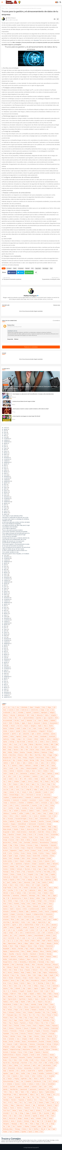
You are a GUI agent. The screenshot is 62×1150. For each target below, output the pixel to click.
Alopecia (26, 725)
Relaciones (53, 1046)
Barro (27, 749)
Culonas (5, 816)
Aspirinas (5, 741)
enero (5, 454)
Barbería (54, 747)
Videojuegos (14, 1123)
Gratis (45, 887)
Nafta (34, 975)
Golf (33, 885)
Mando (11, 946)
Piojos (25, 1017)
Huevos (51, 903)
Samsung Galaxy (28, 1068)
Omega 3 (42, 985)
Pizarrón (5, 1020)
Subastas (19, 1086)
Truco (49, 1107)
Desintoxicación (32, 824)
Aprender (38, 733)
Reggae (19, 1046)
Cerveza (30, 781)
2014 (5, 675)
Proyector (37, 1033)
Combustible (38, 792)
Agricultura (38, 717)
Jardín (32, 919)
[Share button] (36, 272)
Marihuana (35, 951)
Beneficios (22, 752)
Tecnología (45, 268)
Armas (30, 736)
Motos (46, 969)
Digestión (43, 829)
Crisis (10, 810)
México (33, 964)
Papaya (55, 996)
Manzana (14, 948)
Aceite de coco (25, 709)
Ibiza (19, 906)
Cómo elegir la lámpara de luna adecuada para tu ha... (16, 533)
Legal (46, 930)
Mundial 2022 (6, 975)
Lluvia (18, 938)
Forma (53, 871)
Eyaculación (42, 863)
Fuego (36, 877)
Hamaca (12, 893)
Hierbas (44, 895)
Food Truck (38, 871)
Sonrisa (43, 1084)
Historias (32, 898)
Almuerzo (12, 725)
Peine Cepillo (51, 1007)
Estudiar (49, 858)
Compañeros (6, 797)
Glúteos (28, 885)
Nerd (48, 977)
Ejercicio (48, 839)
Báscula (32, 749)
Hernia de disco (6, 895)
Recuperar (48, 1041)
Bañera (22, 747)
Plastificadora (46, 1020)
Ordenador (17, 988)
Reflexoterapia (40, 1044)
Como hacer (38, 794)
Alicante (30, 723)
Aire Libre (16, 720)
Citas (53, 784)
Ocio (34, 983)
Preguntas (41, 1025)
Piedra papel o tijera (12, 1015)
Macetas (27, 940)
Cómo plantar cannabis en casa (10, 552)
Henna (51, 893)
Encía (11, 847)
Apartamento (6, 733)
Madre (38, 940)
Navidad (31, 977)
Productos (5, 1030)
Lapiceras (43, 927)
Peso (48, 1012)
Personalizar (38, 1012)
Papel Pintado (22, 999)
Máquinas (5, 951)
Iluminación (35, 906)
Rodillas (26, 1060)
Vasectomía (27, 1115)
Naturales (11, 977)
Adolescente (39, 715)
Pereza (4, 1012)
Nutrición (22, 983)
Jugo (49, 922)
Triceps (44, 1107)
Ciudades (11, 786)
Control (37, 802)
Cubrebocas (6, 813)
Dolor (12, 837)
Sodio (44, 1081)
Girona (16, 885)
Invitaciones (6, 919)
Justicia (20, 924)
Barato (36, 747)
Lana (37, 927)
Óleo (25, 985)
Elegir (11, 845)
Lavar (14, 930)
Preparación (55, 1025)
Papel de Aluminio (12, 999)
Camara (22, 768)
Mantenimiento (50, 946)
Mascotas (18, 954)
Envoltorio (5, 850)
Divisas (24, 834)
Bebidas (10, 752)
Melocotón (35, 959)
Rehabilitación (32, 1046)
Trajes (33, 1105)
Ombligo (36, 985)
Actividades (21, 712)
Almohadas (5, 725)
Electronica (54, 842)
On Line (48, 985)
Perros (24, 1012)
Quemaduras (11, 1038)
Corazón (5, 805)
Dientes (23, 829)
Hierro (49, 895)
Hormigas (33, 900)
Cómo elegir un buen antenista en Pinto (12, 515)
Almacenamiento (53, 723)
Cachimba (30, 763)
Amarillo (18, 728)
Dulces (52, 837)
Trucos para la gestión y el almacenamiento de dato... (16, 544)
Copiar (56, 802)
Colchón (52, 789)
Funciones (47, 877)
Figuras (45, 869)
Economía (11, 839)
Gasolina (14, 882)
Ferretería (5, 869)
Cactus (36, 763)
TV (43, 1110)
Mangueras (23, 946)
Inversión (45, 916)
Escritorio (16, 853)
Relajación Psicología (15, 1049)
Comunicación (15, 800)
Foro (25, 874)
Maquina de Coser (48, 948)
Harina (24, 893)
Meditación (22, 959)
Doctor (47, 834)
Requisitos (25, 1054)
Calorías (53, 765)
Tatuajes (48, 1094)
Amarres (24, 728)
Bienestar (20, 755)
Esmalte (35, 853)
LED (37, 930)
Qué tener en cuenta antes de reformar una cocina (15, 517)
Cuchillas (21, 813)
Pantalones (28, 996)
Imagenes (43, 906)
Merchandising (23, 962)
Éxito (12, 863)
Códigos (35, 789)
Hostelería (16, 903)
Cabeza (18, 763)
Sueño (50, 1086)
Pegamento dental (34, 1007)
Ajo (35, 720)
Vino (47, 1123)
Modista (5, 969)
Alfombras (16, 723)
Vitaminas (26, 1126)
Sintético (42, 1078)
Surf (48, 1089)
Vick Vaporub (48, 1121)
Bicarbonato (44, 752)
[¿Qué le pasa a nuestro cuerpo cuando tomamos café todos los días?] (6, 411)
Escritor (10, 853)
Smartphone (28, 1081)
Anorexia (12, 731)
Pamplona (10, 996)
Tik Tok (10, 1102)
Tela (33, 1097)
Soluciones (17, 1084)
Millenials (9, 967)
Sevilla (33, 1076)
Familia (27, 866)
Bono (14, 760)
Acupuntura (36, 712)
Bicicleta (5, 755)
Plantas (32, 1020)
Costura (31, 808)
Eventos (41, 861)
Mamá (37, 943)
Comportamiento (46, 797)
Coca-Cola (5, 789)
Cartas (9, 776)
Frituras (26, 877)
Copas (51, 802)
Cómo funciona (29, 794)
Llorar (4, 938)
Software (55, 1081)
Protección (23, 1033)
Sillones (36, 1078)
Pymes (4, 1038)
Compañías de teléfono (17, 797)
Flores (23, 871)
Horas (27, 900)
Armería (36, 736)
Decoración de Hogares (21, 818)
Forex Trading (47, 871)
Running (51, 1062)
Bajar (57, 744)
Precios (35, 1025)
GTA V (17, 890)
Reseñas (33, 1054)
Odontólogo (40, 983)
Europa (34, 861)
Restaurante (22, 1057)
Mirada (22, 967)
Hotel (28, 903)
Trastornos (19, 1107)
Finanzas (51, 869)
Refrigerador (6, 1046)
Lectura (32, 930)
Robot (20, 1060)
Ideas (23, 906)
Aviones (5, 744)
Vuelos (39, 1126)
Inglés (27, 911)
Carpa (43, 773)
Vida (55, 1121)
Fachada (12, 866)
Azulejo (25, 744)
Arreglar (13, 739)
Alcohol (5, 723)
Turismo (32, 1110)
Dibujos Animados (7, 829)
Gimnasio (5, 885)
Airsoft (22, 720)
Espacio (48, 853)
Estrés (23, 858)
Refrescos (56, 1044)
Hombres (10, 900)
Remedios (41, 1049)
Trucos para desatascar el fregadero (11, 523)
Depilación (12, 821)
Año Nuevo (49, 731)
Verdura (50, 1118)
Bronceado (49, 760)
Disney (4, 834)
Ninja (23, 980)
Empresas (20, 268)
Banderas (16, 747)
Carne (38, 773)
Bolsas (48, 757)
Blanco (44, 755)
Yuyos (10, 1131)
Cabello (12, 763)
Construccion (13, 802)
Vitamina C (19, 1126)
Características (23, 773)
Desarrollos (41, 821)
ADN (28, 715)
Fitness (12, 871)
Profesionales (13, 1030)
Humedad (5, 906)
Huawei (34, 903)
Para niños (50, 999)
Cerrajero (23, 781)
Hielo (38, 895)
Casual (4, 778)
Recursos (56, 1041)
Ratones (54, 1038)
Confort (53, 800)
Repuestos (18, 1054)
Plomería (31, 1023)
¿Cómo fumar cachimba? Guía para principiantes (14, 531)
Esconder (46, 850)
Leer (41, 930)
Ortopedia (29, 991)
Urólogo (21, 1113)
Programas (37, 1030)
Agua (45, 717)
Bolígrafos (31, 757)
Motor (41, 969)
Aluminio (51, 725)
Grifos (4, 890)
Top (35, 1102)
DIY (35, 834)
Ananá (34, 728)
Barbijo (10, 749)
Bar (31, 747)
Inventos (38, 916)
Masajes (5, 954)
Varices (20, 1115)
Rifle (56, 1057)
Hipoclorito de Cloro (17, 898)
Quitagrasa (24, 1038)
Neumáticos (6, 980)
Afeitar (10, 717)
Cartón (14, 776)
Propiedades (6, 1033)
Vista (13, 1126)
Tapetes (41, 1092)
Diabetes (43, 826)
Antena (24, 731)
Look (33, 938)
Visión (8, 1126)
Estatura (52, 855)
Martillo (55, 951)
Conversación (44, 802)
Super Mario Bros (14, 1089)
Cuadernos (31, 810)
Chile (9, 784)
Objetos (29, 983)
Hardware (18, 893)
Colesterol (11, 792)
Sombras (24, 1084)
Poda (42, 1023)
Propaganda (54, 1030)
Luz (12, 940)
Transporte (49, 1105)
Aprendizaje (46, 733)
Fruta (31, 877)
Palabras (39, 993)
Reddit (16, 1044)
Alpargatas (33, 725)
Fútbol (18, 879)
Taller (27, 1092)
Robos (15, 1060)
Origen (48, 988)
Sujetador (5, 1089)
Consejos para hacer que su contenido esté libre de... (16, 538)
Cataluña (10, 778)
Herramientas (16, 895)
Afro (20, 717)
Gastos (20, 882)
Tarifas (15, 1094)
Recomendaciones (32, 1041)
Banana (10, 747)
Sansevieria (11, 1070)
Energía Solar (30, 847)
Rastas (43, 1038)
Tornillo (47, 1102)
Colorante (24, 792)
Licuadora (5, 935)
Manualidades (6, 948)
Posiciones (16, 1025)
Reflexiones (32, 1044)
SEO (4, 1076)
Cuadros (38, 810)
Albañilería (52, 720)
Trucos (54, 1107)
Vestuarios (19, 1121)
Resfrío (38, 1054)
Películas (10, 1009)
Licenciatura (50, 932)
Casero (47, 776)
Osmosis (36, 991)
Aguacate (50, 717)
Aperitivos (14, 733)
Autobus (42, 741)
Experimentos (19, 863)
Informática (13, 911)
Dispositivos (11, 834)
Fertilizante (19, 869)
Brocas (42, 760)
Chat (41, 781)
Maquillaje (39, 948)
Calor (47, 765)
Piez (34, 1015)
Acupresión (28, 712)
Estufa (16, 861)
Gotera (15, 887)
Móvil (4, 972)
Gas (4, 882)
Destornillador (6, 826)
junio (5, 432)
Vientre (31, 1123)
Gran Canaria (33, 887)
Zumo (41, 1131)
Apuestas (53, 733)
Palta (4, 996)
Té (58, 1094)
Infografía (50, 908)
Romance (43, 1060)
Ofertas (47, 983)
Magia (4, 943)
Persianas (30, 1012)
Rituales (5, 1060)
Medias (26, 956)
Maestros (56, 940)
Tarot (37, 1094)
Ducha (47, 837)
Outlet (47, 991)
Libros (43, 932)
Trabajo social (19, 1105)
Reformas (49, 1044)
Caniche (5, 773)
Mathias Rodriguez (30, 296)
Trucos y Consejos (11, 1138)
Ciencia (27, 784)
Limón (15, 935)
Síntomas (49, 1078)
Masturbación (33, 954)
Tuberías (14, 1110)
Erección (27, 850)
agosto (6, 429)
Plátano (5, 1023)
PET (4, 1015)
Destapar (49, 824)
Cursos (49, 816)
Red (4, 1044)
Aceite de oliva (34, 709)
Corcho (11, 805)
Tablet (16, 1092)
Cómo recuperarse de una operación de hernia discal (16, 547)
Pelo (21, 1009)
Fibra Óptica (28, 869)
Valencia (5, 1115)
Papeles (37, 999)
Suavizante (12, 1086)
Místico (28, 967)
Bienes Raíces (12, 755)
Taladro (22, 1092)
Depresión (25, 821)
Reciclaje (17, 1041)
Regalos (13, 1046)
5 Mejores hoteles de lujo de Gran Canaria (13, 549)
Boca (14, 757)
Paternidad (33, 1004)
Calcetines (14, 765)
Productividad (54, 1028)
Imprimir (12, 908)
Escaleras (33, 850)
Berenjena (29, 752)
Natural (5, 977)
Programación (30, 1030)
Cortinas (52, 805)
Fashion (46, 866)
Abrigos (49, 707)
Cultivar (11, 816)
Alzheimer (11, 728)
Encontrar (16, 847)
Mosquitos (27, 969)
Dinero (55, 829)
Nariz (57, 975)
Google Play (45, 885)
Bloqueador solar (7, 757)
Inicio (3, 8)
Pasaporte (40, 1001)
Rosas (35, 1062)
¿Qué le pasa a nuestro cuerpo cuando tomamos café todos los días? (30, 408)
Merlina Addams (32, 962)
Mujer (40, 972)
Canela (51, 770)
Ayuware (36, 40)
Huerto (45, 903)
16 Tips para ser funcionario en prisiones (12, 545)
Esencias (29, 853)
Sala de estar (27, 1065)
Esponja (29, 855)
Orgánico (29, 988)
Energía (23, 847)
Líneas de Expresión (39, 935)
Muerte (34, 972)
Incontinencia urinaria (34, 908)
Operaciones (55, 985)
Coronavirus (34, 805)
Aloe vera (19, 725)
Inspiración (5, 914)
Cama (16, 768)
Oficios (10, 985)
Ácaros (4, 709)
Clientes (37, 786)
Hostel (10, 903)
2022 (5, 495)
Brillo (37, 760)
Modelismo (50, 967)
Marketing (48, 951)
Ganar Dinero (48, 879)
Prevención (18, 1028)
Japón (27, 919)
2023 (5, 475)
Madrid (43, 940)
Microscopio (48, 964)
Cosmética (10, 808)
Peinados (44, 1007)
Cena (4, 781)
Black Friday (38, 755)
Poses (10, 1025)
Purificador (49, 1036)
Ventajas (20, 1118)
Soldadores (9, 1084)
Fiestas (34, 869)
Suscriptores (54, 1089)
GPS (20, 887)
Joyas (28, 922)
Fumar (41, 877)
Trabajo (12, 1105)
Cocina (17, 789)
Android (46, 728)
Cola (46, 789)
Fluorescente (30, 871)
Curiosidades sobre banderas (10, 526)
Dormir (36, 837)
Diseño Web (41, 832)
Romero (50, 1060)
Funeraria (5, 879)
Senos (28, 1073)
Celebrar (36, 778)
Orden (11, 988)
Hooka (21, 900)
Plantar (27, 1020)
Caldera (21, 765)
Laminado (25, 927)
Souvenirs (5, 1086)
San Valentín (37, 1068)
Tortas (52, 1102)
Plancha (21, 1020)
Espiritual (22, 855)
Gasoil (8, 882)
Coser (4, 808)
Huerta (39, 903)
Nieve (18, 980)
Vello (47, 1115)
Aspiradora (55, 739)
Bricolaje (32, 760)
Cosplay (17, 808)
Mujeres (45, 972)
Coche (12, 789)
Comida (5, 794)
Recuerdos (41, 1041)
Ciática (21, 784)
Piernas (25, 1015)
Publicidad (12, 1036)
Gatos (33, 882)
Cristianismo (23, 810)
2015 (5, 665)
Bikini (26, 755)
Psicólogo (5, 1036)
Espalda (54, 853)
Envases (56, 847)
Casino (52, 776)
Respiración (6, 1057)
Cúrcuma (35, 816)
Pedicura (26, 1007)
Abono (43, 707)
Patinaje (40, 1004)
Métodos (27, 964)
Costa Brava (24, 808)
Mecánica (20, 956)
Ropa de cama (6, 1062)
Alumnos (5, 728)
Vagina (53, 1113)
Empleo (37, 845)
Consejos (9, 268)
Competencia (37, 797)
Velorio (52, 1115)
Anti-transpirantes (32, 731)
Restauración (14, 1057)
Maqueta (32, 948)
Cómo (22, 794)
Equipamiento (13, 850)
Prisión (40, 1028)
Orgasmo (43, 988)
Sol (4, 1084)
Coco (22, 789)
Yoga (49, 1129)
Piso (42, 1017)
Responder (10, 339)
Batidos (49, 749)
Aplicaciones (26, 733)
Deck (4, 818)
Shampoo (10, 1078)
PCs (32, 268)
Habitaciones (32, 890)
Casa (20, 776)
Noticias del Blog (52, 980)
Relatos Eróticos (27, 1049)
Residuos (52, 1054)
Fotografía (30, 874)
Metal (13, 964)
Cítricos (5, 786)
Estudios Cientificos (8, 861)
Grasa (40, 887)
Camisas (5, 770)
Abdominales (24, 707)
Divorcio (31, 834)
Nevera (12, 980)
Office (53, 983)
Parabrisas (5, 1001)
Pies (30, 1015)
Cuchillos (27, 813)
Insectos (47, 911)
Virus (4, 1126)
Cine (38, 784)
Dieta (38, 829)
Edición (22, 839)
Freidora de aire (6, 877)
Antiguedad (42, 731)
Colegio (5, 792)
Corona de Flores (25, 805)
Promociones (46, 1030)
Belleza (16, 752)
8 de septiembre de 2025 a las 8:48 (14, 326)
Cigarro (33, 784)
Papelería (30, 999)
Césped (36, 781)
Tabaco (11, 1092)
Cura (30, 816)
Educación (35, 839)
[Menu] (2, 2)
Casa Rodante (26, 776)
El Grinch (15, 842)
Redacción (9, 1044)
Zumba (36, 1131)
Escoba (39, 850)
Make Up (20, 943)
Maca (21, 940)
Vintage (52, 1123)
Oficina (4, 985)
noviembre (7, 438)
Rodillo (32, 1060)
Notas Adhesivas (35, 980)
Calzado (11, 768)
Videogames (6, 1123)
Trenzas (38, 1107)
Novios (10, 983)
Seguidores (40, 1070)
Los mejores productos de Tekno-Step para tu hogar (16, 525)
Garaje (55, 879)
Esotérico (41, 853)
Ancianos (40, 728)
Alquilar (40, 725)
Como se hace (47, 794)
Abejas (31, 707)
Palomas (56, 993)
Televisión (13, 1099)
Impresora (5, 908)
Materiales (49, 954)
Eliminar (16, 339)
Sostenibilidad (51, 1084)
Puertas (19, 1036)
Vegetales (34, 1115)
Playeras (16, 1023)
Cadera (42, 763)
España (4, 855)
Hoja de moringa (51, 898)
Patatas (27, 1004)
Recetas (11, 1041)
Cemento (56, 778)
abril (5, 435)
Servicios (27, 1076)
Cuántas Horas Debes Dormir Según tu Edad (23, 401)
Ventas (32, 1118)
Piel (20, 1015)
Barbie (4, 749)
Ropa (55, 1060)
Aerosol (5, 717)
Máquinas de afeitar (14, 951)
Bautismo (55, 749)
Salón (39, 1065)
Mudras (22, 972)
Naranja (45, 975)
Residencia (45, 1054)
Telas (37, 1097)
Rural (56, 1062)
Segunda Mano (48, 1070)
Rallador (31, 1038)
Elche (20, 842)
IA (15, 906)
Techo (4, 1097)
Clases (17, 786)
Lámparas (32, 927)
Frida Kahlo (15, 877)
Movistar (10, 972)
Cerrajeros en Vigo (7, 520)
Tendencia (29, 1099)
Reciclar (24, 1041)
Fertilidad (12, 869)
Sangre (4, 1070)
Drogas (42, 837)
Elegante (5, 845)
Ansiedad (18, 731)
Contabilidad (29, 802)
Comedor (45, 792)
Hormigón (39, 900)
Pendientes (41, 1009)
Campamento (19, 770)
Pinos (38, 1015)
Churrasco (15, 784)
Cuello (33, 813)
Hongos (16, 900)
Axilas (10, 744)
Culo (56, 813)
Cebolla (30, 778)
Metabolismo (6, 964)
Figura (39, 869)
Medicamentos (34, 956)
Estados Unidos (36, 855)
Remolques (13, 1052)
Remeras (48, 1049)
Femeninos (52, 866)
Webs (50, 1126)
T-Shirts (5, 1092)
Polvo (47, 1023)
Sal (21, 1065)
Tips (7, 8)
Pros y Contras (14, 1033)
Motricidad (53, 969)
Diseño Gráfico (32, 832)
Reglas (25, 1046)
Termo (35, 1099)
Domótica (24, 837)
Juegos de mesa (42, 922)
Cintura (43, 784)
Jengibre (55, 919)
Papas (50, 996)
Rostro (40, 1062)
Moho (10, 969)
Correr (40, 805)
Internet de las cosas (29, 916)
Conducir (47, 800)
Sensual (34, 1073)
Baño (27, 747)
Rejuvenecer (46, 1046)
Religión (35, 1049)
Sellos (17, 1073)
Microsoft (55, 964)
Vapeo (15, 1115)
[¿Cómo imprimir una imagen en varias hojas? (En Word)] (6, 418)
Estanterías (45, 855)
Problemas (46, 1028)
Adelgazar (52, 712)
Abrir (54, 707)
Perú (44, 1012)
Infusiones (21, 911)
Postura (29, 1025)
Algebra (23, 723)
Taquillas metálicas (49, 1092)
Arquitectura (6, 739)
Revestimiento (37, 1057)
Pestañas (54, 1012)
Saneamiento (50, 1068)
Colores (30, 792)
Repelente (38, 1052)
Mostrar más (56, 305)
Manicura (30, 946)
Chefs (52, 781)
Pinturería (5, 1017)
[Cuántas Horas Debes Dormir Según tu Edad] (6, 403)
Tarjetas (32, 1094)
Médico (55, 956)
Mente (15, 962)
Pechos (20, 1007)
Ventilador (38, 1118)
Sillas (30, 1078)
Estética (5, 858)
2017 (5, 637)
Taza (54, 1094)
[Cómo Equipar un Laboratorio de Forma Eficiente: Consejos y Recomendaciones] (6, 396)
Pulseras (43, 1036)
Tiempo (52, 1099)
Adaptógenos (44, 712)
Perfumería (11, 1012)
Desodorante (41, 824)
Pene (47, 1009)
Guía (22, 890)
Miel (4, 967)
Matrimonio (13, 956)
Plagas (15, 1020)
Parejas (16, 1001)
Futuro (23, 879)
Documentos (6, 837)
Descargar (55, 821)
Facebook (12, 272)
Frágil (41, 874)
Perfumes (18, 1012)
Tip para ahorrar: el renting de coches (12, 542)
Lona (29, 938)
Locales (23, 938)
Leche (26, 930)
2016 (5, 657)
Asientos (49, 739)
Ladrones (11, 927)
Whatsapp (30, 272)
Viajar (38, 1121)
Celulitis (49, 778)
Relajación (5, 1049)
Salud (54, 1065)
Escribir (4, 853)
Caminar (41, 768)
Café (47, 763)
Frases (46, 874)
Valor (10, 1115)
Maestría (50, 940)
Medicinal (48, 956)
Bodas (19, 757)
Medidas (5, 959)
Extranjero (34, 863)
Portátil (5, 1025)
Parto (34, 1001)
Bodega (25, 757)
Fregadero (52, 874)
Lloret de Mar (11, 938)
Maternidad (5, 956)
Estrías (28, 858)
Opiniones (5, 988)
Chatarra (46, 781)
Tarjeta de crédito (23, 1094)
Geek (38, 882)
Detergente (22, 826)
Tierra (4, 1102)
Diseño (13, 832)
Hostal (4, 903)
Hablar (45, 890)
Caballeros (5, 763)
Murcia (13, 975)
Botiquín (26, 760)
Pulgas (24, 1036)
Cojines (41, 789)
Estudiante (42, 858)
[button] (56, 2)
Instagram (12, 914)
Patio (10, 1007)
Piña (16, 1017)
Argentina (18, 736)
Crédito (45, 808)
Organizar (36, 988)
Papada (45, 996)
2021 (5, 555)
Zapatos (30, 1131)
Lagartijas (18, 927)
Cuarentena (45, 810)
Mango (16, 946)
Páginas (25, 993)
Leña (16, 932)
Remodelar (55, 1049)
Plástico (39, 1020)
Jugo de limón (6, 924)
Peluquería (34, 1009)
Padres (19, 993)
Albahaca (46, 720)
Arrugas (19, 739)
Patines (52, 1004)
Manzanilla (20, 948)
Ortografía (21, 991)
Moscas (21, 969)
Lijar (11, 935)
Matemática (42, 954)
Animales (5, 731)
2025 (5, 437)
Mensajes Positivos (7, 962)
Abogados (37, 707)
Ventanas (26, 1118)
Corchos (17, 805)
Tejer (28, 1097)
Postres (23, 1025)
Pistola (46, 1017)
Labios (47, 924)
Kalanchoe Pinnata (28, 924)
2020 (5, 575)
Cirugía (48, 784)
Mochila (38, 967)
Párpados (23, 1001)
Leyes (38, 932)
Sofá (49, 1081)
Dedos (36, 818)
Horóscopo (51, 900)
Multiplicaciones (53, 972)
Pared (11, 1001)
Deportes (19, 821)
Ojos (20, 985)
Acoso (14, 712)
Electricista (35, 842)
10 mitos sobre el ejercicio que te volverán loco (14, 550)
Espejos (16, 855)
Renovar (20, 1052)
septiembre (7, 441)
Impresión (49, 906)
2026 (5, 427)
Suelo (45, 1086)
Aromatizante (52, 736)
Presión (5, 1028)
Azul (20, 744)
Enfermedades (39, 847)
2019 (5, 596)
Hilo (8, 898)
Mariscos (42, 951)
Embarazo (22, 845)
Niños (27, 980)
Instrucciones (20, 914)
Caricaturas (32, 773)
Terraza (41, 1099)
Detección (14, 826)
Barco (22, 749)
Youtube (5, 1131)
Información (6, 911)
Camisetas (11, 770)
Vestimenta (6, 1121)
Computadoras (6, 800)
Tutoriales (38, 1110)
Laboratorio (54, 924)
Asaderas (42, 739)
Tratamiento (27, 1107)
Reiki (39, 1046)
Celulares (43, 778)
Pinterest (49, 1015)
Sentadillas (41, 1073)
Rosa (31, 1062)
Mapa (26, 948)
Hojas (4, 900)
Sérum (21, 1076)
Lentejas (11, 932)
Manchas (56, 943)
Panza (34, 996)
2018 (5, 616)
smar (22, 1081)
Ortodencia (14, 991)
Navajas (25, 977)
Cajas (4, 765)
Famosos (34, 866)
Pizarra (52, 1017)
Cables (24, 763)
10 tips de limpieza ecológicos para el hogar (14, 534)
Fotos (36, 874)
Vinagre (37, 1123)
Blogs (55, 755)
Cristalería (15, 810)
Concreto (40, 800)
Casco (41, 776)
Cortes (46, 805)
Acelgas (42, 709)
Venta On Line (12, 1118)
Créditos (51, 808)
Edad (17, 839)
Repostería (45, 1052)
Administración (21, 715)
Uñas (16, 1113)
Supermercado (23, 1089)
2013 (5, 690)
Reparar (31, 1052)
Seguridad (38, 268)
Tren (33, 1107)
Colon (17, 792)
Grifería (55, 887)
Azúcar (15, 744)
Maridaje (29, 951)
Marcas (23, 951)
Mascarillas (11, 954)
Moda (43, 967)
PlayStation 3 (23, 1023)
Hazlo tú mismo (32, 893)
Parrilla (29, 1001)
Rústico (5, 1065)
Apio (20, 733)
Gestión (51, 882)
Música (29, 975)
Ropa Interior (24, 1062)
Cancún (39, 770)
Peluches (27, 1009)
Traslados (5, 1107)
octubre (6, 440)
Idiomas (29, 906)
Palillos (50, 993)
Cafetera (53, 763)
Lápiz (49, 927)
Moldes (15, 969)
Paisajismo (31, 993)
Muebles (29, 972)
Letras (21, 932)
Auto (36, 741)
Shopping (16, 1078)
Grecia (50, 887)
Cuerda (39, 813)
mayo (5, 434)
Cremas (5, 810)
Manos (35, 946)
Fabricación (55, 863)
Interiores (13, 916)
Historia (25, 898)
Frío (21, 877)
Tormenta (40, 1102)
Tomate (30, 1102)
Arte (24, 739)
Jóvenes (23, 922)
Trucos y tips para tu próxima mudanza (12, 530)
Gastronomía (27, 882)
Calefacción (28, 765)
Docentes (41, 834)
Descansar (48, 821)
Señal (56, 1073)
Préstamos (11, 1028)
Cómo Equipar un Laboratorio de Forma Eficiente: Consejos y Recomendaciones (33, 394)
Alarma (39, 720)
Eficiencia (42, 839)
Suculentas (34, 1086)
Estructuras (35, 858)
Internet (27, 268)
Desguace (13, 824)
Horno (45, 900)
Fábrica (48, 863)
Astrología (11, 741)
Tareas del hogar (7, 1094)
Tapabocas (34, 1092)
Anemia (52, 728)
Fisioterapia (6, 871)
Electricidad (27, 842)
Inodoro (41, 911)
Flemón (18, 871)
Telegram (50, 1097)
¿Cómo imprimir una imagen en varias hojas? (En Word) (26, 416)
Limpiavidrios (22, 935)
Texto (46, 1099)
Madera (33, 940)
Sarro (17, 1070)
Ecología (5, 839)
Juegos (34, 922)
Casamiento (35, 776)
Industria (44, 908)
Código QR (28, 789)
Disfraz (54, 832)
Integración (28, 914)
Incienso (25, 908)
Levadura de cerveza (30, 932)
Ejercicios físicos (7, 842)
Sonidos (38, 1084)
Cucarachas (13, 813)
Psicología (51, 1033)
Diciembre (16, 829)
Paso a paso (48, 1001)
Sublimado (26, 1086)
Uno (12, 1113)
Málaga (26, 943)
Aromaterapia (43, 736)
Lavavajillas (20, 930)
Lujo (4, 940)
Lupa (8, 940)
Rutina (10, 1065)
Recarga (5, 1041)
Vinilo (42, 1123)
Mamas (43, 943)
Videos (21, 1123)
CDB (25, 778)
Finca (56, 869)
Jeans (49, 919)
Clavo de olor (24, 786)
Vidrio (26, 1123)
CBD (21, 778)
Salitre (34, 1065)
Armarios (25, 736)
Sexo (45, 1076)
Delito (52, 818)
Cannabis (11, 773)
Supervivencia (32, 1089)
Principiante (33, 1028)
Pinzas (11, 1017)
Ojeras (15, 985)
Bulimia (55, 760)
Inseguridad (54, 911)
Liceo (56, 932)
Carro (4, 776)
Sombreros (31, 1084)
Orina (4, 991)
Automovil (54, 741)
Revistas (46, 1057)
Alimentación (37, 723)
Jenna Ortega (6, 922)
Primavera (26, 1028)
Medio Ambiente (13, 959)
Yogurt (53, 1129)
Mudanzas (16, 972)
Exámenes (47, 861)
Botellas (20, 760)
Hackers (51, 890)
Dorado (31, 837)
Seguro (12, 1073)
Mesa (47, 962)
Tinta (20, 1102)
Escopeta (52, 850)
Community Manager (14, 794)
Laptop (54, 927)
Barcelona (16, 749)
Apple (32, 733)
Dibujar (49, 826)
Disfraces (48, 832)
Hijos (4, 898)
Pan (16, 996)
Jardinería (38, 919)
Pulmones (36, 1036)
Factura (22, 866)
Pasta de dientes (7, 1004)
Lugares (54, 938)
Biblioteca (36, 752)
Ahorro (56, 717)
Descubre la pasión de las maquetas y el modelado (15, 553)
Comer (51, 792)
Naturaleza (18, 977)
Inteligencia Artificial (38, 914)
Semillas (23, 1073)
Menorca (48, 959)
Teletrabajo (6, 1099)
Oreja (24, 988)
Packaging (5, 993)
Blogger (50, 755)
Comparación (28, 797)
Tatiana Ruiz (10, 325)
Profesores (21, 1030)
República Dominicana (8, 1054)
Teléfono (43, 1097)
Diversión (18, 834)
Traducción (27, 1105)
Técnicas (10, 1097)
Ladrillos (5, 927)
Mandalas (5, 946)
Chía (57, 781)
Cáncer (33, 770)
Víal (42, 1121)
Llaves (54, 935)
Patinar (46, 1004)
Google (38, 885)
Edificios (28, 839)
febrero (6, 453)
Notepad (43, 980)
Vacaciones (46, 1113)
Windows (24, 1129)
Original (54, 988)
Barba (41, 747)
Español (10, 855)
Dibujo (55, 826)
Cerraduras (16, 781)
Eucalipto (28, 861)
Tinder (15, 1102)
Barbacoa (47, 747)
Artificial (36, 739)
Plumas (37, 1023)
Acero (47, 709)
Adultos (47, 715)
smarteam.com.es (12, 330)
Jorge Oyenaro (15, 922)
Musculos (23, 975)
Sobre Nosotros (37, 1081)
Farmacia (40, 866)
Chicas (4, 784)
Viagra (32, 1121)
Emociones (30, 845)
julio (5, 430)
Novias (4, 983)
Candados (45, 770)
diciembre (6, 457)
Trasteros (12, 1107)
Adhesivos (5, 715)
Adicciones (12, 715)
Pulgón (30, 1036)
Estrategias (17, 858)
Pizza (10, 1020)
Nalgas (40, 975)
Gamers (36, 879)
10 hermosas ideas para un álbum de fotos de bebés (16, 522)
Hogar (43, 898)
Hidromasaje (32, 895)
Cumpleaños (24, 816)
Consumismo (21, 802)
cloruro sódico (54, 786)
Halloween (5, 893)
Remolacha (5, 1052)
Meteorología (20, 964)
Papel (4, 999)
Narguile (51, 975)
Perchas (53, 1009)
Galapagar (29, 879)
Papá (39, 996)
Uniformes (54, 1110)
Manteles (41, 946)
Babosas (31, 744)
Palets (44, 993)
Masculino (25, 954)
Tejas (23, 1097)
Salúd (4, 1068)
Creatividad (38, 808)
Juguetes (14, 924)
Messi (52, 962)
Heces (39, 893)
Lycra (17, 940)
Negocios (37, 977)
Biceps (51, 752)
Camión (47, 768)
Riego (51, 1057)
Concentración (32, 800)
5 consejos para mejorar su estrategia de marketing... (15, 519)
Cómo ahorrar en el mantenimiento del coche (14, 539)
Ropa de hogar (15, 1062)
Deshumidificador (22, 824)
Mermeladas (41, 962)
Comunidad (24, 800)
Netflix (53, 977)
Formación (5, 874)
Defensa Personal (44, 818)
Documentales (54, 834)
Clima (42, 786)
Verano (45, 1118)
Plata (53, 1020)
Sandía (43, 1068)
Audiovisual (30, 741)
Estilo (10, 858)
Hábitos (40, 890)
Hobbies (38, 898)
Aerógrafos (53, 715)
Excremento (6, 863)
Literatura (48, 935)
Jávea (44, 919)
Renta (25, 1052)
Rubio (46, 1062)
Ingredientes (34, 911)
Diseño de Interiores (22, 832)
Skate (17, 1081)
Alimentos (44, 723)
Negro (43, 977)
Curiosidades (43, 816)
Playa (10, 1023)
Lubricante (47, 938)
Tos (57, 1102)
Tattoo (42, 1094)
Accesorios (11, 709)
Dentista (5, 821)
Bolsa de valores (40, 757)
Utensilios (34, 1113)
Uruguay (28, 1113)
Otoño (41, 991)
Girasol (11, 885)
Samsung (19, 1068)
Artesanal (29, 739)
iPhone (12, 919)
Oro (8, 991)
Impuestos (18, 908)
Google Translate (7, 887)
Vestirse (13, 1121)
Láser (4, 930)
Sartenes (23, 1070)
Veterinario (26, 1121)
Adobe (32, 715)
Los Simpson (40, 938)
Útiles (40, 1113)
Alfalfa (10, 723)
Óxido (52, 991)
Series (8, 1076)
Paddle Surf (13, 993)
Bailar (52, 744)
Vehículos (42, 1115)
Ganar (41, 879)
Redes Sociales (23, 1044)
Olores (29, 985)
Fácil (17, 866)
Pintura (55, 1015)
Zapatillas (23, 1131)
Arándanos (5, 736)
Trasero (56, 1105)
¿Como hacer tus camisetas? (9, 536)
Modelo (57, 967)
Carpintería (49, 773)
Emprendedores (44, 845)
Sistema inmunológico (8, 1081)
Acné (52, 709)
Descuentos (6, 824)
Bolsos (53, 757)
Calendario (35, 765)
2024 (5, 456)
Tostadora (5, 1105)
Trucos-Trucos (6, 1110)
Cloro (47, 786)
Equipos (21, 850)
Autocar (48, 741)
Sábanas (16, 1065)
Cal (8, 765)
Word (30, 1129)
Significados (24, 1078)
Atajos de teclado (21, 741)
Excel (53, 861)
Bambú (4, 747)
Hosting (23, 903)
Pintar (43, 1015)
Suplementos (41, 1089)
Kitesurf (37, 924)
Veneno (5, 1118)
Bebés (4, 752)
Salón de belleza (47, 1065)
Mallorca (32, 943)
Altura (45, 725)
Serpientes (15, 1076)
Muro (18, 975)
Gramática (25, 887)
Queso (18, 1038)
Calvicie (5, 768)
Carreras (56, 773)
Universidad (6, 1113)
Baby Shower (39, 744)
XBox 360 (43, 1129)
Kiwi (43, 924)
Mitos (33, 967)
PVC (56, 1036)
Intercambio (6, 916)
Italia (17, 919)
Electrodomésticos (44, 842)
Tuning (26, 1110)
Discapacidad (6, 832)
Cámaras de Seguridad (31, 768)
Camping (27, 770)
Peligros (16, 1009)
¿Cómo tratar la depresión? (9, 528)
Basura (37, 749)
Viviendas (33, 1126)
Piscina (36, 1017)
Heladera (45, 893)
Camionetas (54, 768)
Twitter (21, 272)
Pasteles (15, 1004)
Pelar (4, 1009)
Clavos (31, 786)
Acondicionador (6, 712)
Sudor (40, 1086)
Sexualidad (51, 1076)
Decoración (10, 818)
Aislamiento (29, 720)
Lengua (5, 932)
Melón (41, 959)
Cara (17, 773)
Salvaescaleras (11, 1068)
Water (44, 1126)
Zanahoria (16, 1131)
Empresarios (53, 845)
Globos (22, 885)
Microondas (40, 964)
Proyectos (44, 1033)
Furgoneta (12, 879)
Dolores (18, 837)
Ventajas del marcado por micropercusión (13, 541)
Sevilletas (39, 1076)
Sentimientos (49, 1073)
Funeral (53, 877)
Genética (44, 882)
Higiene (55, 895)
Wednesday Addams (8, 1129)
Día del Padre (36, 826)
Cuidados (51, 813)
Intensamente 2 (49, 914)
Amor (29, 728)
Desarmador (33, 821)
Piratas (31, 1017)
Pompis (52, 1023)
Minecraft (16, 967)
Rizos (10, 1060)
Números (16, 983)
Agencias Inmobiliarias (28, 717)
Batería (43, 749)
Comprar (55, 797)
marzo (5, 451)
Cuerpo (44, 813)
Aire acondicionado (7, 720)
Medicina (42, 956)
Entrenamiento (48, 847)
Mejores (29, 959)
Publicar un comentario (31, 347)
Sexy (4, 1078)
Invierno (51, 916)
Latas (9, 930)
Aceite (17, 709)
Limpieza (30, 935)
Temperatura (21, 1099)
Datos (14, 268)
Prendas (48, 1025)
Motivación (35, 969)
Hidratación (24, 895)
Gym (26, 890)
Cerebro (10, 781)
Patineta (5, 1007)
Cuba (51, 810)
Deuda (29, 826)
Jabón (22, 919)
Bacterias (46, 744)
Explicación (27, 863)
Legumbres (52, 930)
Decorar (31, 818)
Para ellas (43, 999)
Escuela (23, 853)
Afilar (15, 717)
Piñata (20, 1017)
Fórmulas (19, 874)
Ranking (37, 1038)
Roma (37, 1060)
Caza (16, 778)
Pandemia (21, 996)
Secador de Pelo (31, 1070)
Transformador (41, 1105)
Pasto (21, 1004)
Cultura (17, 816)
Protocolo (30, 1033)
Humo (11, 906)
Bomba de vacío (7, 760)
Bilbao (31, 755)
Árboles (12, 736)
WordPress (36, 1129)
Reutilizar (29, 1057)
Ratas (48, 1038)
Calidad (42, 765)
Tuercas (20, 1110)
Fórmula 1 (12, 874)
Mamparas (49, 943)
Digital (50, 829)
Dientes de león (30, 829)
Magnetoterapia (12, 943)
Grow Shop (10, 890)
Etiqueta (22, 861)
